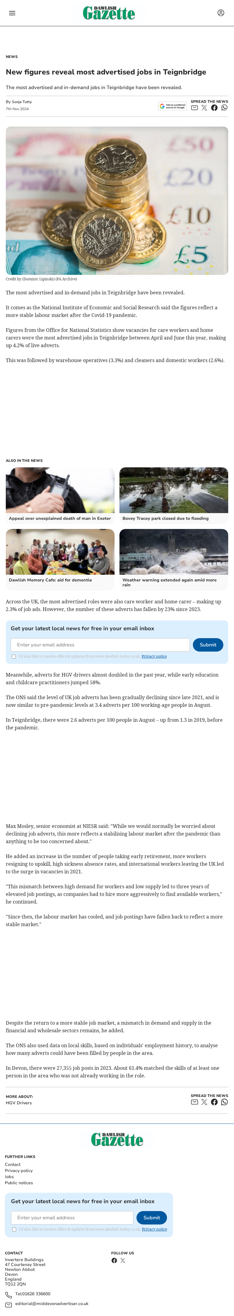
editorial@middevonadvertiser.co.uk (51, 1304)
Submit (208, 645)
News (12, 56)
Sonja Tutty (22, 101)
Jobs (9, 1177)
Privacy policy (19, 1171)
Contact (12, 1164)
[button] (12, 13)
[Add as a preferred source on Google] (172, 106)
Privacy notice (154, 656)
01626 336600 (36, 1294)
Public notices (19, 1183)
